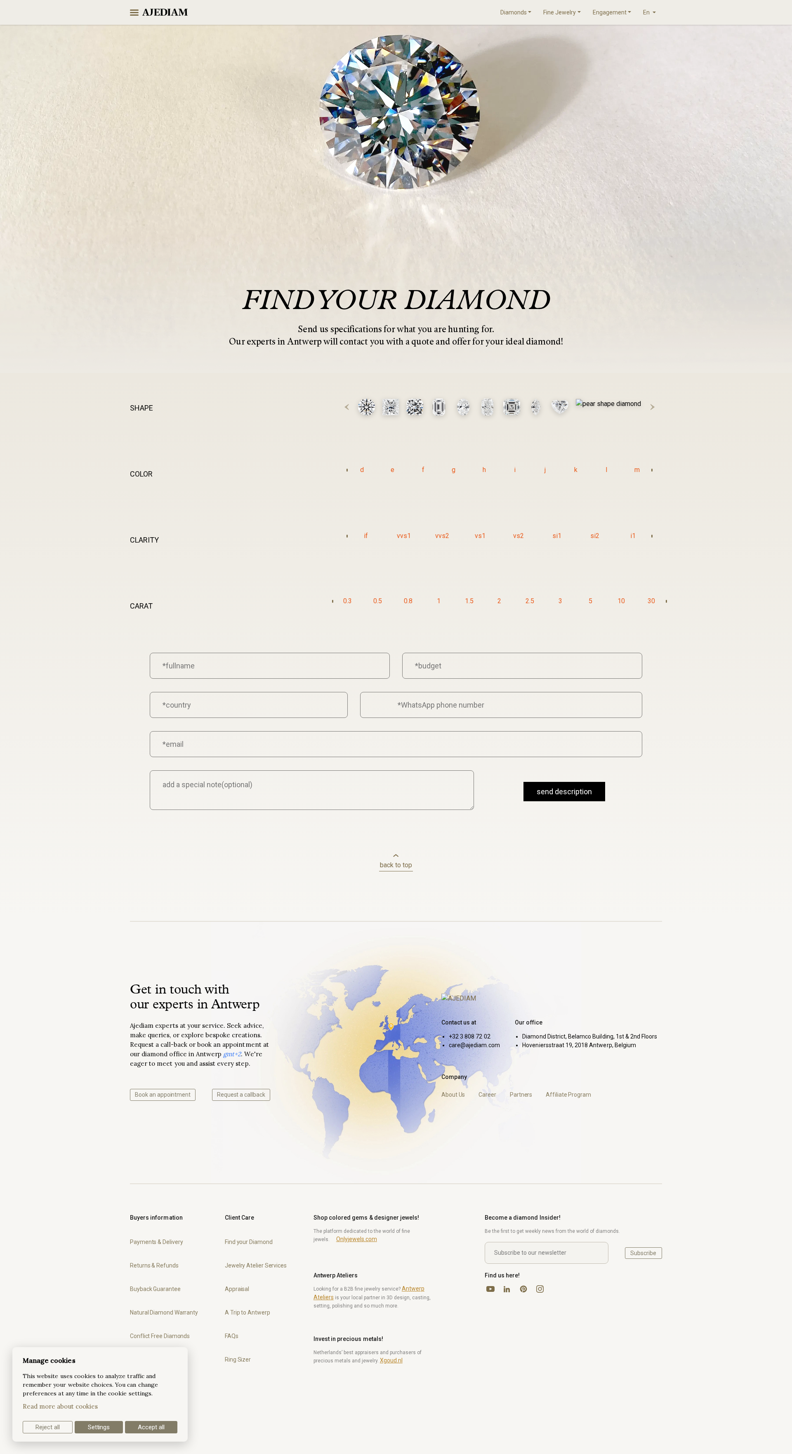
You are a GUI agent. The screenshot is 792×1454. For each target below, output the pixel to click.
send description (564, 791)
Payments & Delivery (156, 1242)
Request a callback (241, 1094)
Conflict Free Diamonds (160, 1336)
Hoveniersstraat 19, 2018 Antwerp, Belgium (579, 1045)
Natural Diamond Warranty (164, 1312)
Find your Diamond (249, 1242)
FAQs (231, 1336)
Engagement (610, 12)
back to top (396, 865)
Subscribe (643, 1253)
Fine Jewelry (559, 12)
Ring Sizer (238, 1359)
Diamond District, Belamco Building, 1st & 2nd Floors (589, 1036)
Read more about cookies (60, 1406)
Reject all (47, 1427)
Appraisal (237, 1289)
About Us (453, 1094)
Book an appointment (163, 1094)
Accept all (151, 1427)
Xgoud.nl (391, 1360)
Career (487, 1094)
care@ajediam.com (474, 1045)
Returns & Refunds (154, 1265)
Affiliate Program (568, 1094)
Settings (99, 1427)
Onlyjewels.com (356, 1239)
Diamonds (513, 12)
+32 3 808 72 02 (469, 1036)
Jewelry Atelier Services (256, 1265)
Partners (521, 1094)
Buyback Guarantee (155, 1289)
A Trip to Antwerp (247, 1312)
